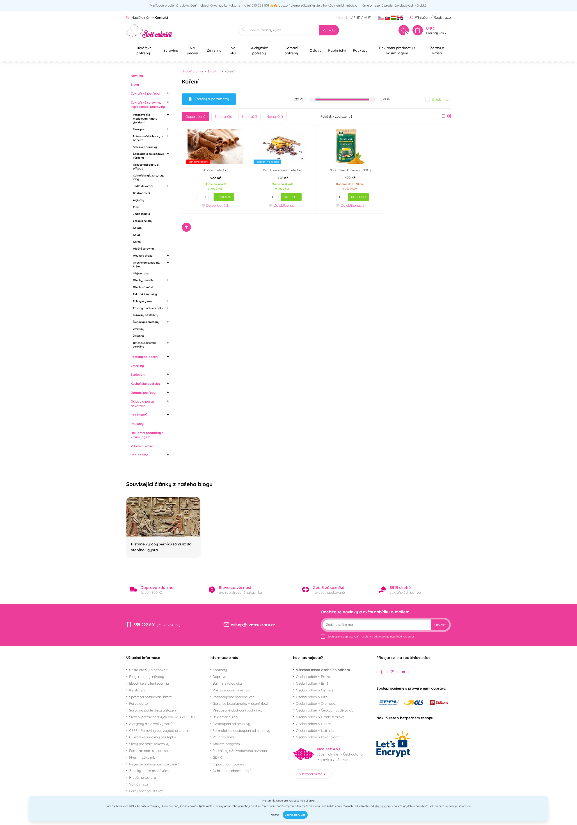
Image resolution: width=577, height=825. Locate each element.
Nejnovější (274, 116)
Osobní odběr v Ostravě (315, 690)
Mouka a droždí (143, 255)
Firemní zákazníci (142, 757)
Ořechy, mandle (143, 280)
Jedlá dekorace (143, 186)
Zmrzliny (138, 329)
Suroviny (213, 71)
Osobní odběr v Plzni (312, 697)
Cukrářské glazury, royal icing (149, 177)
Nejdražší (249, 116)
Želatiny (138, 336)
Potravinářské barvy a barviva (148, 138)
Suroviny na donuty (145, 315)
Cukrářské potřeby (145, 93)
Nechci (275, 814)
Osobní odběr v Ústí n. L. (315, 730)
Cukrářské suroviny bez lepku (152, 737)
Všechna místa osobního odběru (323, 669)
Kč (348, 17)
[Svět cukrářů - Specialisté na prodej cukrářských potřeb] (149, 31)
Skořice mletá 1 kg (215, 170)
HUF (367, 17)
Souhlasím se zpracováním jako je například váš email (370, 636)
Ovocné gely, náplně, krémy (146, 264)
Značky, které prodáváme (149, 770)
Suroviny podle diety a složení (152, 710)
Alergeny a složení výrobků (151, 723)
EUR (356, 17)
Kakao (137, 227)
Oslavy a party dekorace (142, 403)
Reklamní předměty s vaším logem (147, 435)
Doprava (219, 676)
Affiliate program (226, 744)
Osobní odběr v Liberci (313, 723)
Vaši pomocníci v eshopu (232, 690)
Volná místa (138, 784)
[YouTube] (403, 672)
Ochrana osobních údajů (232, 770)
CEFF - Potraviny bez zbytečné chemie (159, 730)
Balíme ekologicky (227, 683)
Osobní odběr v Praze (313, 676)
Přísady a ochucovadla (148, 308)
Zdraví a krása (142, 446)
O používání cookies (228, 764)
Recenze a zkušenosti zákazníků (154, 764)
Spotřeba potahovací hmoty (151, 697)
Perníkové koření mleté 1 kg (282, 170)
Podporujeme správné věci (234, 697)
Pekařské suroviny (145, 294)
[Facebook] (381, 672)
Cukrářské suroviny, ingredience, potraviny (148, 104)
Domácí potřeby (143, 393)
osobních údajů (371, 636)
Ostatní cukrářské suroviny (144, 344)
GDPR (217, 757)
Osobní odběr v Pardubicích (317, 737)
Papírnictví (139, 415)
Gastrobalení (141, 193)
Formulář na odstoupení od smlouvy (241, 730)
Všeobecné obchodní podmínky (238, 710)
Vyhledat (329, 30)
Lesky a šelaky (142, 220)
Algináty (138, 200)
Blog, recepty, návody (146, 676)
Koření (137, 241)
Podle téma (139, 455)
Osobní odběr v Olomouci (316, 703)
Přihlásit (440, 625)
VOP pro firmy (224, 737)
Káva (136, 234)
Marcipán (139, 129)
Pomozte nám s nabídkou (149, 750)
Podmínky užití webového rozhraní (240, 750)
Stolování (138, 375)
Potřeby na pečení (144, 357)
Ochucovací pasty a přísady (146, 166)
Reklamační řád (225, 717)
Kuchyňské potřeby (145, 384)
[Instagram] (392, 672)
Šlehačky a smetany (146, 322)
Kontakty (220, 669)
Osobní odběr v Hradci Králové (320, 717)
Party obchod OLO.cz (146, 791)
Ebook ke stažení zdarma (149, 683)
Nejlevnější (223, 116)
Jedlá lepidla (141, 214)
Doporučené (195, 116)
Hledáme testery (142, 777)
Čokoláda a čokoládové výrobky (148, 155)
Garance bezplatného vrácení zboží (240, 703)
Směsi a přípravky (145, 147)
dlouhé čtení (382, 806)
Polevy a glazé (142, 301)
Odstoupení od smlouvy (231, 723)
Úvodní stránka (192, 71)
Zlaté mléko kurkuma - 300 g (350, 170)
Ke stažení (137, 690)
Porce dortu (138, 703)
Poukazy (137, 424)
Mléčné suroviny (143, 248)
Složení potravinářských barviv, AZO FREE (162, 717)
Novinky (137, 76)
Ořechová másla (143, 287)
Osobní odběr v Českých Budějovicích (325, 710)
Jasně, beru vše (295, 814)
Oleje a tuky (141, 273)
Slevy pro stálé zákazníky (149, 744)
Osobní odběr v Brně (312, 683)
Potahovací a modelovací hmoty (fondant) (145, 118)
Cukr (136, 207)
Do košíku (224, 197)
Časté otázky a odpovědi (148, 669)
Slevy (135, 85)
